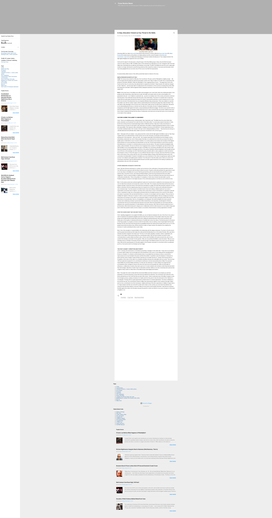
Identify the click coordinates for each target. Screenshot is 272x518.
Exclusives (118, 391)
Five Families (119, 390)
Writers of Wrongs (120, 411)
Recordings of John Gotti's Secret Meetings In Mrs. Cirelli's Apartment (9, 54)
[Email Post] (121, 294)
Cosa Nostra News (125, 3)
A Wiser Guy (119, 422)
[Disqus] (146, 321)
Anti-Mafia (123, 297)
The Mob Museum (120, 424)
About (117, 386)
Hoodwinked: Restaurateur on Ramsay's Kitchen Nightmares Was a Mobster (6, 97)
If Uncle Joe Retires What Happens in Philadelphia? (131, 433)
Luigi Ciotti (126, 56)
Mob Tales (118, 413)
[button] (174, 33)
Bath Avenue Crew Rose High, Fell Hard (127, 482)
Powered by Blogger (147, 403)
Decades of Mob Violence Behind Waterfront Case (130, 499)
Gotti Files (118, 393)
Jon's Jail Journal (120, 415)
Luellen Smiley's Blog (121, 414)
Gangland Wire (119, 420)
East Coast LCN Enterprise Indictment (9, 86)
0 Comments (138, 35)
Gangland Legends (120, 418)
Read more (173, 445)
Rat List (118, 399)
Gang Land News (120, 423)
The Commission (120, 394)
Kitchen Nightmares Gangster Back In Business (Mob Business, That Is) (137, 449)
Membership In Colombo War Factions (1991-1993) (128, 398)
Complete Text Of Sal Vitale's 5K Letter (125, 396)
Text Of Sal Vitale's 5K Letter (7, 79)
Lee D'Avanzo (119, 387)
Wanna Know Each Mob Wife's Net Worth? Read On (8, 138)
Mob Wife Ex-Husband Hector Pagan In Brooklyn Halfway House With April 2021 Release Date (8, 179)
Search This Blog (120, 395)
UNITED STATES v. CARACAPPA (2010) (126, 389)
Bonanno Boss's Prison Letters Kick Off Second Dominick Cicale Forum (137, 466)
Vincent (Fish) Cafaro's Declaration (9, 76)
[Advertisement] (146, 19)
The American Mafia (121, 419)
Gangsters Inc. (119, 417)
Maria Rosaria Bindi (139, 297)
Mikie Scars (119, 400)
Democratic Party (163, 53)
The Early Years (4, 62)
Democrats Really (135, 53)
